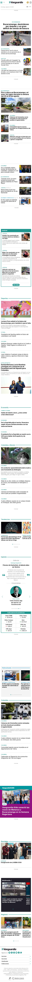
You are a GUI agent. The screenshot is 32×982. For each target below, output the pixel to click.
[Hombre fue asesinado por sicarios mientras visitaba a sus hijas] (26, 237)
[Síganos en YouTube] (16, 953)
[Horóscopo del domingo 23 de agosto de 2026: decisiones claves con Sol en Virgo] (11, 528)
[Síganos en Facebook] (9, 953)
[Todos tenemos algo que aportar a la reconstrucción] (16, 592)
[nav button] (1, 2)
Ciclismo (3, 341)
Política (3, 58)
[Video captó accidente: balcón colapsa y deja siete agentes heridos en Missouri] (13, 889)
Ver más (16, 285)
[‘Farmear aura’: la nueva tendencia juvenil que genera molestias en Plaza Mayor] (25, 180)
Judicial (12, 135)
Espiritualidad (27, 535)
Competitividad (5, 410)
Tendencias (4, 535)
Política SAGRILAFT (8, 973)
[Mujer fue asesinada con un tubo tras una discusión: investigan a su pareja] (26, 254)
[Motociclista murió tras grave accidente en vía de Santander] (25, 191)
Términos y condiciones (17, 972)
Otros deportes (5, 363)
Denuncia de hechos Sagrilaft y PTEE (18, 975)
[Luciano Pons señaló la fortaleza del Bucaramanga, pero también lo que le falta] (16, 309)
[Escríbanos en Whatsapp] (21, 953)
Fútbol (3, 319)
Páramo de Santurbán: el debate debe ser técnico (16, 566)
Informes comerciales (7, 197)
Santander (26, 930)
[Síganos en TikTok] (19, 953)
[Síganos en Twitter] (12, 953)
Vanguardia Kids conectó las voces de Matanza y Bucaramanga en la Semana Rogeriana (15, 810)
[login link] (31, 2)
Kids (4, 804)
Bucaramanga (16, 22)
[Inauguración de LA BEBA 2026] (16, 851)
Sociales (3, 861)
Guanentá (4, 930)
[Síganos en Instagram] (14, 953)
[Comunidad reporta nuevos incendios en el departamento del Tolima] (5, 128)
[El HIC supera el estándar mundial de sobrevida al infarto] (25, 201)
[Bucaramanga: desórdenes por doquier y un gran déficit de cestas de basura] (16, 38)
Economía (4, 420)
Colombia (4, 68)
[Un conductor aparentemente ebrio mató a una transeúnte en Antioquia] (16, 456)
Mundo (4, 897)
